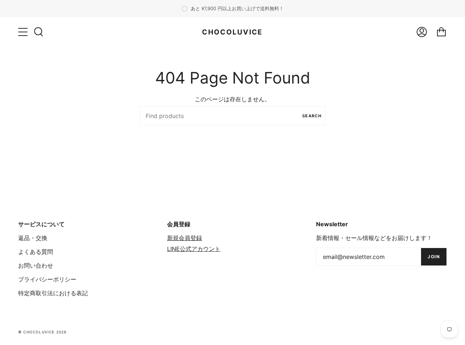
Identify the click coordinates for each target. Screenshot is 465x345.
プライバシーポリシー (47, 279)
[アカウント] (421, 31)
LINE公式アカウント (194, 248)
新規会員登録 (184, 238)
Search (312, 115)
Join (434, 256)
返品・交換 (32, 238)
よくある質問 (35, 251)
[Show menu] (23, 32)
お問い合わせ (35, 265)
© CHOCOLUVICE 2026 (42, 332)
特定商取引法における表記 (53, 293)
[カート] (441, 31)
